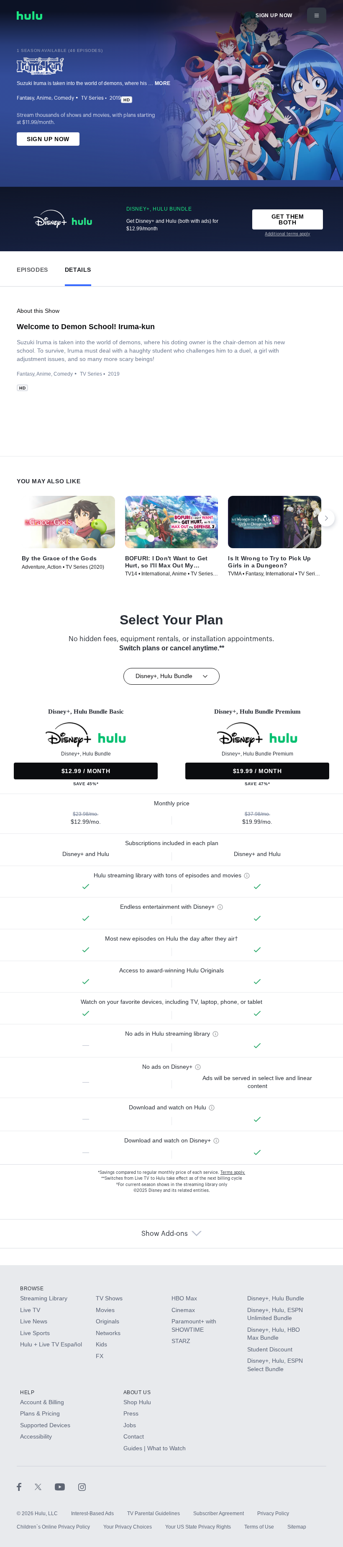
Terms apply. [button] (232, 1173)
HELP (27, 1392)
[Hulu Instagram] (82, 1486)
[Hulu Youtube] (66, 1486)
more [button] (163, 83)
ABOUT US (137, 1392)
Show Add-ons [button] (164, 1233)
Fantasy (25, 98)
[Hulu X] (45, 1486)
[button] (32, 268)
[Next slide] (326, 518)
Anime (43, 98)
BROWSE (32, 1289)
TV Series (92, 98)
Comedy (64, 98)
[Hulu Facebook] (26, 1486)
